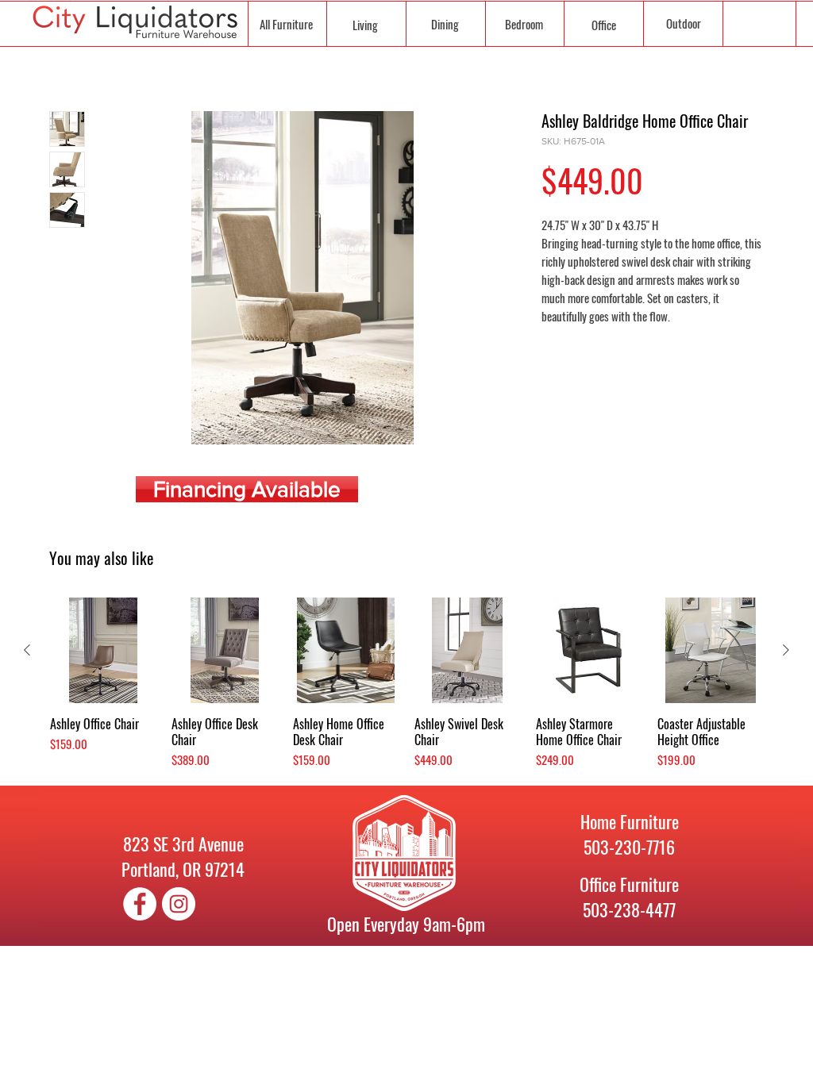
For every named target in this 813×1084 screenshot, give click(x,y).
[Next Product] (786, 649)
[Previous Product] (27, 649)
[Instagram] (178, 904)
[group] (406, 683)
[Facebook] (139, 904)
